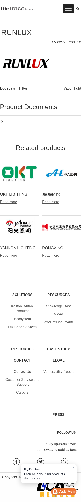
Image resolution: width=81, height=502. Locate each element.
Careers (22, 392)
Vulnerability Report (58, 371)
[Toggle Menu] (68, 9)
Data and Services (22, 327)
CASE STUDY (58, 349)
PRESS (58, 414)
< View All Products (66, 42)
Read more (8, 202)
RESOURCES (22, 349)
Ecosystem (22, 319)
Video (58, 314)
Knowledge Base (58, 306)
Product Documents (58, 322)
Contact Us (22, 371)
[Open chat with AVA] (64, 492)
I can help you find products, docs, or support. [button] (49, 473)
